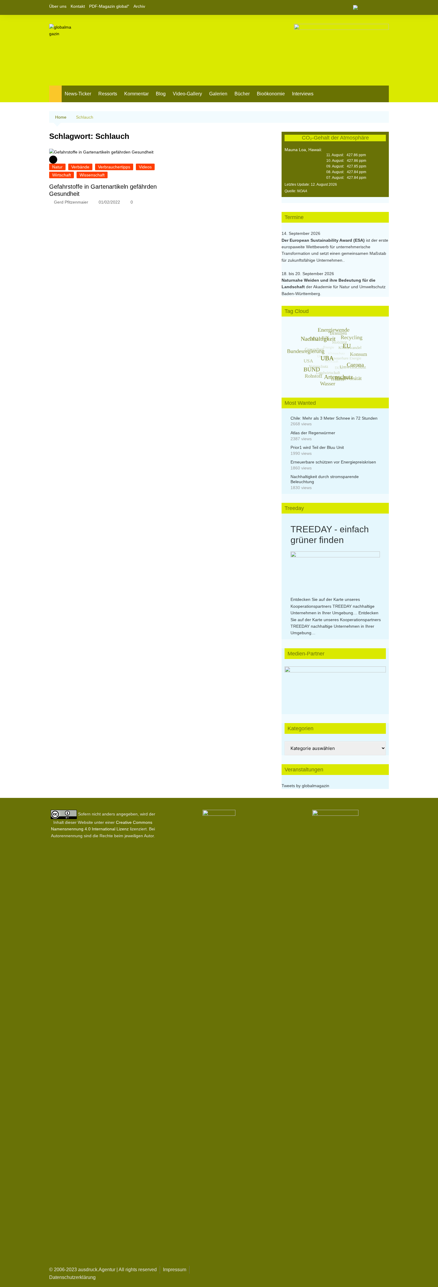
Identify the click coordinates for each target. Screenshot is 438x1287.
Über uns (57, 6)
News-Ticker (78, 93)
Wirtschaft (61, 175)
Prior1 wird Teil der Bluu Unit (317, 447)
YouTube (384, 7)
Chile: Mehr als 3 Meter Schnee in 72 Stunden (334, 418)
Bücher (242, 93)
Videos (145, 167)
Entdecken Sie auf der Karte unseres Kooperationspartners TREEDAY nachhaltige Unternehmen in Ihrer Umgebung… (333, 606)
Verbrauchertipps (114, 167)
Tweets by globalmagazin (305, 785)
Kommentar (136, 93)
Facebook (364, 7)
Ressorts (107, 93)
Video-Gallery (187, 93)
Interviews (302, 93)
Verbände (80, 167)
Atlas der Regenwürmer (313, 432)
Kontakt (78, 6)
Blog (161, 93)
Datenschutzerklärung (72, 1277)
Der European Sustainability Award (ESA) (324, 240)
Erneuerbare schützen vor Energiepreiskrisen (333, 462)
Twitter (374, 7)
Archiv (139, 6)
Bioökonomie (271, 93)
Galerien (218, 93)
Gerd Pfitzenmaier (71, 202)
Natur (57, 167)
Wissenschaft (92, 175)
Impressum (174, 1269)
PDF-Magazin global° (109, 6)
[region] (335, 684)
